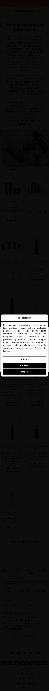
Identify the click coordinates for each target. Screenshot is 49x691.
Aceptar (24, 372)
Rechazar (24, 365)
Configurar (24, 359)
